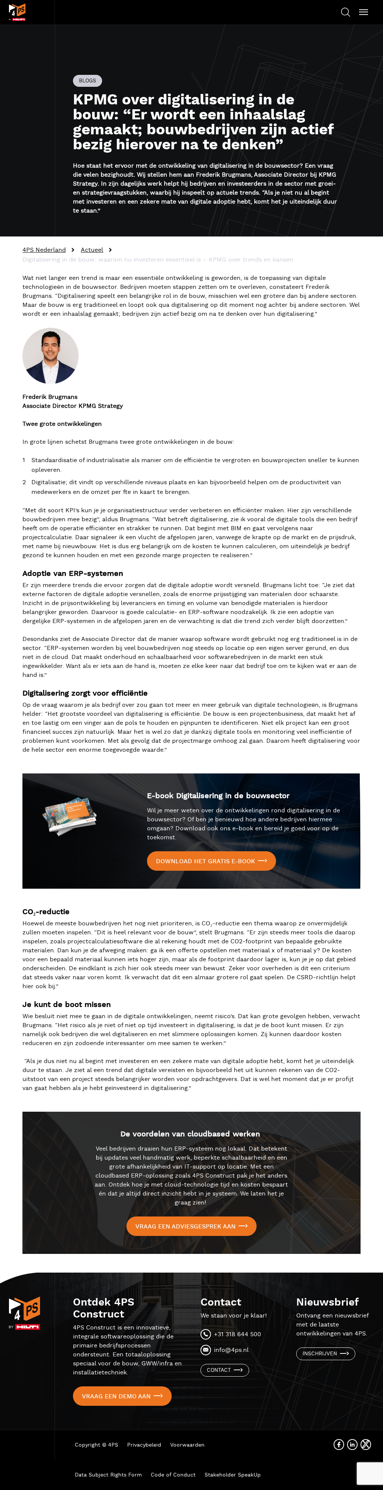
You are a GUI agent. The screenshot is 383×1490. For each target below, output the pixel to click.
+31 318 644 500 (237, 1334)
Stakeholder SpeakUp (233, 1475)
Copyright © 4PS (96, 1445)
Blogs (87, 80)
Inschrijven (320, 1353)
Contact (219, 1370)
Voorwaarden (187, 1445)
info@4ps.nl (231, 1350)
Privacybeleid (144, 1445)
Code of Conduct (173, 1475)
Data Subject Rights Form (108, 1475)
